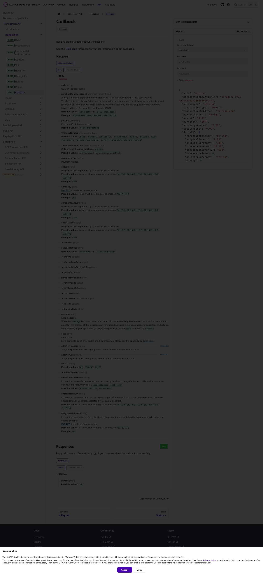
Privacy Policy (209, 560)
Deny (139, 570)
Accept (124, 570)
